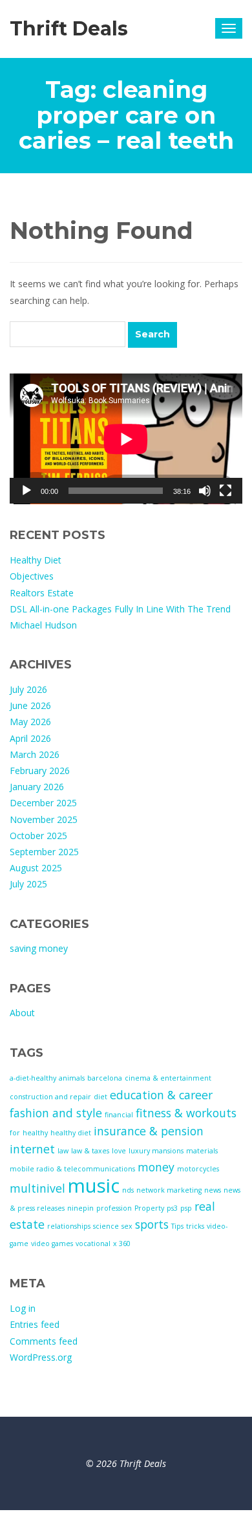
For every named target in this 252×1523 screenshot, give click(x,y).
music (94, 1185)
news (212, 1190)
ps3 (172, 1208)
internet (32, 1149)
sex (126, 1226)
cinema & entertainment (168, 1078)
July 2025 (28, 884)
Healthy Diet (35, 560)
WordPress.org (41, 1357)
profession (114, 1208)
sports (152, 1224)
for (15, 1132)
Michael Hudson (43, 625)
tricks (195, 1226)
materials (202, 1150)
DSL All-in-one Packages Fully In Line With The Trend (120, 609)
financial (119, 1114)
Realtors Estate (42, 593)
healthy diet (70, 1132)
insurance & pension (149, 1131)
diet (100, 1096)
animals (72, 1078)
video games (52, 1243)
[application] (126, 439)
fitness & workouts (186, 1113)
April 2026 (30, 738)
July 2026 (28, 689)
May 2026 (30, 721)
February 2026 (40, 770)
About (22, 1013)
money (156, 1167)
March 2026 (34, 754)
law (63, 1150)
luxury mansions (156, 1150)
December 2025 (43, 803)
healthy (35, 1132)
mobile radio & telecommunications (72, 1168)
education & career (161, 1094)
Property (149, 1208)
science (106, 1226)
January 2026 (37, 786)
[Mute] (204, 490)
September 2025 (44, 852)
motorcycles (198, 1168)
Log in (23, 1308)
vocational (93, 1243)
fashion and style (56, 1113)
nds (128, 1190)
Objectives (32, 576)
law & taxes (90, 1150)
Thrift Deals (69, 29)
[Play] (26, 490)
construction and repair (50, 1096)
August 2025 (36, 868)
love (119, 1150)
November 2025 (44, 819)
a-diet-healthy (33, 1078)
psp (186, 1208)
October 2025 (38, 835)
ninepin (80, 1208)
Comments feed (44, 1341)
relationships (68, 1226)
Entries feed (34, 1324)
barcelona (104, 1078)
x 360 (122, 1243)
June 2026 (30, 705)
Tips (177, 1226)
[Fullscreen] (225, 490)
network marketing (169, 1190)
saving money (39, 948)
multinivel (37, 1188)
